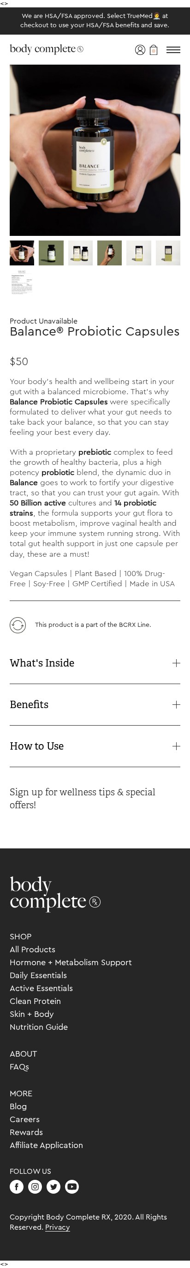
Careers (25, 1119)
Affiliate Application (46, 1145)
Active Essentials (41, 988)
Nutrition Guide (39, 1027)
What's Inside (42, 663)
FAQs (19, 1067)
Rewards (26, 1132)
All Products (32, 949)
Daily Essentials (38, 975)
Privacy (57, 1227)
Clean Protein (35, 1001)
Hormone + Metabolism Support (71, 962)
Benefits (29, 704)
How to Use (37, 746)
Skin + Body (32, 1014)
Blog (18, 1106)
